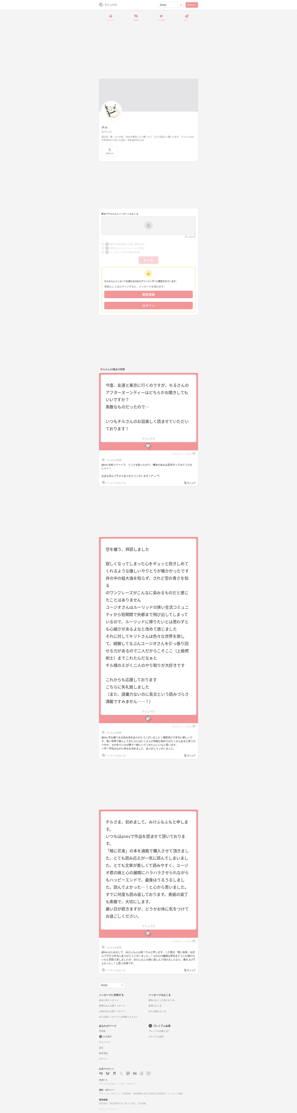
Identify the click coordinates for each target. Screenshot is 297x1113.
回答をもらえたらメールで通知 (125, 248)
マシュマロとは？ (107, 1083)
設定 (101, 1047)
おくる (148, 260)
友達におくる (154, 1005)
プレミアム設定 (156, 1036)
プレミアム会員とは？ (159, 1031)
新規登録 (148, 294)
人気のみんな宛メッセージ (112, 1011)
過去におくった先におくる (161, 1000)
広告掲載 (141, 1103)
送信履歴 (106, 1036)
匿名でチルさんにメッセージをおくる (119, 213)
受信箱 (102, 1031)
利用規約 (127, 1093)
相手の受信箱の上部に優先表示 (125, 244)
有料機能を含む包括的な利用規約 (149, 1093)
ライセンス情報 (175, 1093)
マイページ (104, 1042)
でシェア (191, 483)
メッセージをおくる (115, 483)
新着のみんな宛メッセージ (112, 1005)
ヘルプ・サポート (127, 1083)
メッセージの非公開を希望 (123, 252)
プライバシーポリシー (110, 1093)
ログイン (191, 5)
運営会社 (103, 1103)
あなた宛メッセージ (108, 1000)
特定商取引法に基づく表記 (123, 1103)
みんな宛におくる (157, 1011)
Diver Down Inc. (109, 1109)
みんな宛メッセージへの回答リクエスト (118, 1016)
